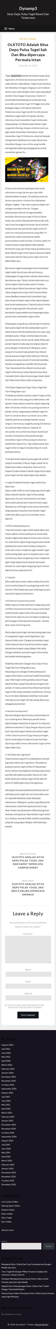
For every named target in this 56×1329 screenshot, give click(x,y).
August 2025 (7, 1092)
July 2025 (5, 1096)
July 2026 (5, 1049)
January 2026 (7, 1072)
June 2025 (6, 1101)
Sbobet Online (8, 1210)
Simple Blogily (42, 1324)
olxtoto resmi (7, 1230)
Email (28, 981)
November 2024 (8, 1128)
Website (28, 993)
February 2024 (7, 1164)
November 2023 (8, 1176)
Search (4, 1241)
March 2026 (6, 1065)
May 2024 (5, 1152)
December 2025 (8, 1077)
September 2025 (9, 1088)
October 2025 (7, 1085)
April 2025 (6, 1108)
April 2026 (6, 1061)
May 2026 (5, 1057)
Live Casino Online (9, 1201)
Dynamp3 (28, 8)
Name (28, 969)
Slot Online (6, 1221)
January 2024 (7, 1168)
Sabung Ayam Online (10, 1205)
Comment (28, 933)
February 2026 (7, 1069)
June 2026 (6, 1053)
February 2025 (7, 1116)
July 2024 (5, 1144)
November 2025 (8, 1081)
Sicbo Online (7, 1214)
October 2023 (7, 1180)
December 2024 (8, 1124)
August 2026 (7, 1045)
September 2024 (9, 1136)
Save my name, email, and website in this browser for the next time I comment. (26, 1006)
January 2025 (7, 1120)
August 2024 (7, 1140)
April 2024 (6, 1156)
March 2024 (6, 1160)
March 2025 (6, 1112)
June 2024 (6, 1148)
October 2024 (7, 1132)
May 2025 (5, 1104)
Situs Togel (28, 39)
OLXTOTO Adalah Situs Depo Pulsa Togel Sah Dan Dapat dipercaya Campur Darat (28, 862)
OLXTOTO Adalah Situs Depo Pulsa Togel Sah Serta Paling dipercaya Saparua (28, 889)
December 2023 (8, 1172)
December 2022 (8, 1184)
